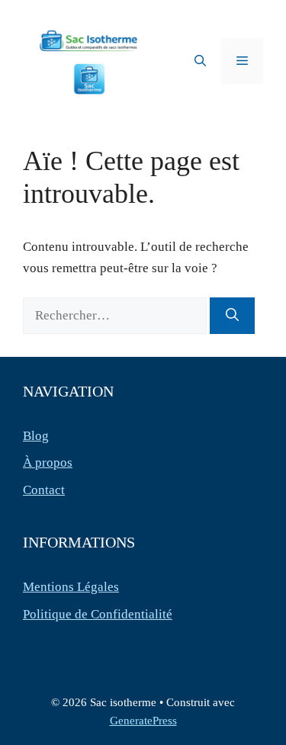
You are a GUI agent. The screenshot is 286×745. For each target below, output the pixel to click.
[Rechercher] (232, 315)
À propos (47, 462)
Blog (36, 436)
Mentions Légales (71, 587)
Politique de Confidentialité (97, 614)
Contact (44, 490)
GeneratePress (143, 720)
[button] (200, 61)
